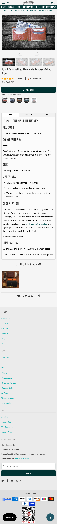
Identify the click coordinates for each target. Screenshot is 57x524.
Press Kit (4, 334)
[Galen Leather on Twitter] (2, 480)
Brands (4, 344)
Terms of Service (7, 398)
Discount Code (7, 388)
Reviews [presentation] (28, 115)
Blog (3, 339)
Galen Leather (31, 493)
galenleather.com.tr (22, 458)
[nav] (6, 2)
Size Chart (5, 417)
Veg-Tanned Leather (9, 427)
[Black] (4, 100)
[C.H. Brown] (19, 100)
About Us (5, 324)
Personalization (7, 378)
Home (6, 10)
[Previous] (20, 53)
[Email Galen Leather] (21, 480)
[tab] (10, 115)
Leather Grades (7, 432)
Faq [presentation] (46, 115)
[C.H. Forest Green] (26, 100)
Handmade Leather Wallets (22, 10)
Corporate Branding (8, 383)
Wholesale (5, 368)
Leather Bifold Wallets (44, 10)
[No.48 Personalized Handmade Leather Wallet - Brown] (28, 32)
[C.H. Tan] (34, 100)
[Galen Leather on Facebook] (7, 480)
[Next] (36, 53)
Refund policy (6, 403)
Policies (4, 373)
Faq (2, 363)
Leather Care (6, 422)
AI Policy (4, 393)
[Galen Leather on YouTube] (12, 480)
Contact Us (5, 319)
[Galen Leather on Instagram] (17, 480)
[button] (7, 78)
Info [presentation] (10, 115)
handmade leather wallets (36, 224)
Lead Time (5, 358)
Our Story (5, 329)
